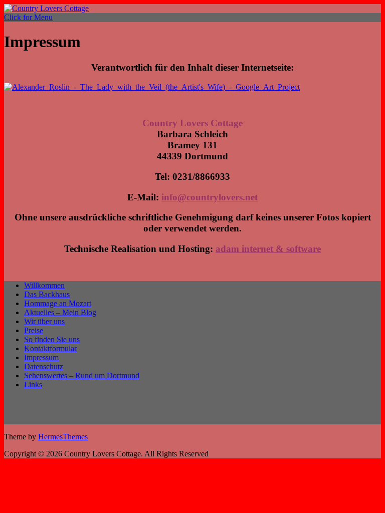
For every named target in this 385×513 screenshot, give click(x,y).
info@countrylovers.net (209, 197)
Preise (33, 330)
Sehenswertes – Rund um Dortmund (81, 375)
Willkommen (44, 285)
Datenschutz (43, 366)
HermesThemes (63, 436)
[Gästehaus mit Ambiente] (46, 8)
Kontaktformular (50, 348)
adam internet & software (268, 248)
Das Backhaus (47, 294)
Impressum (41, 357)
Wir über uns (44, 321)
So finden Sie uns (52, 339)
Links (33, 384)
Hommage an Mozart (57, 303)
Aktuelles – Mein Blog (60, 312)
